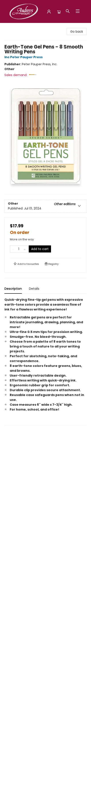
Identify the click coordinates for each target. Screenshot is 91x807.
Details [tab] (34, 288)
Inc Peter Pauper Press (23, 57)
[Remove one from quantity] (13, 249)
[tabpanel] (45, 361)
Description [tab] (13, 288)
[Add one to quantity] (24, 249)
